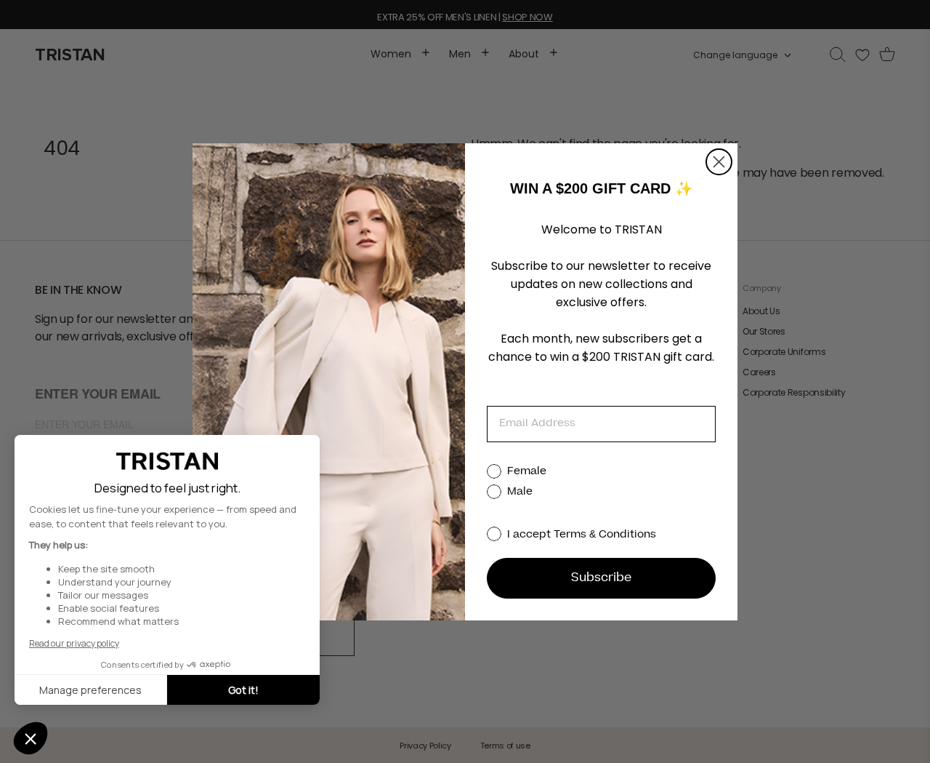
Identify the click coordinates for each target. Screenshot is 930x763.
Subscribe (601, 578)
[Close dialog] (719, 162)
